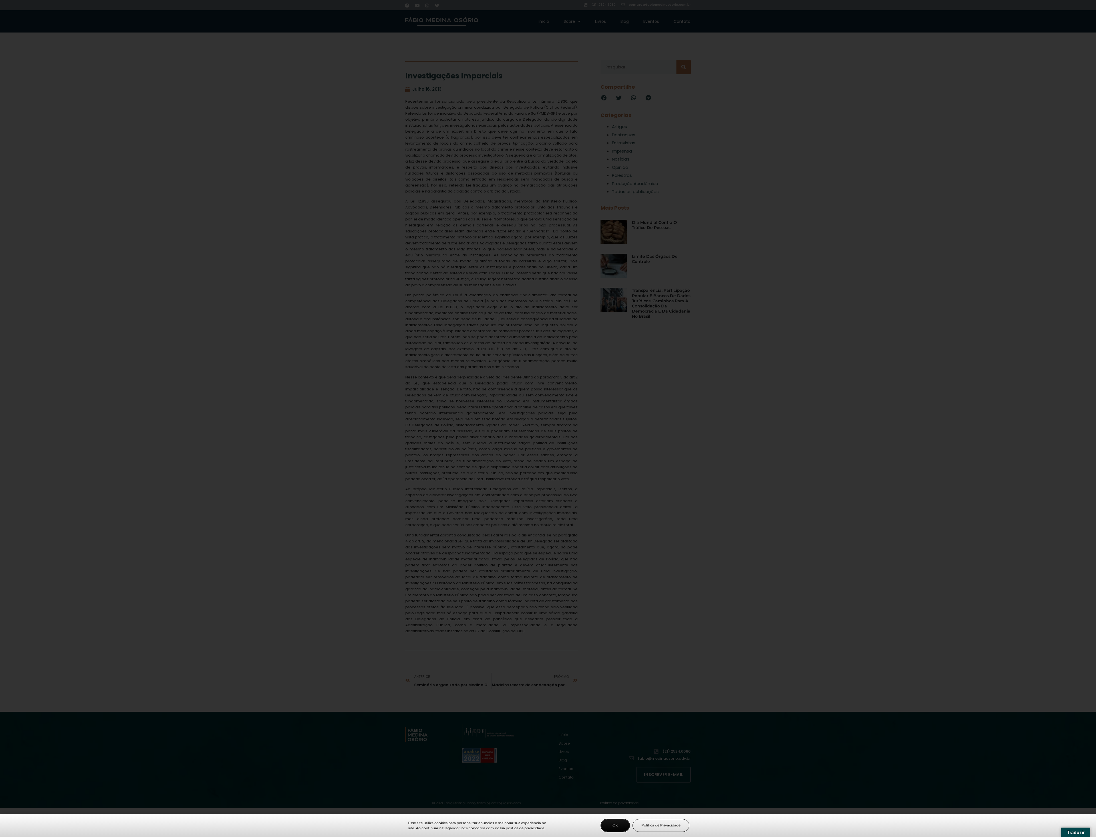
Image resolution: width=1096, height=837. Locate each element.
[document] (548, 418)
